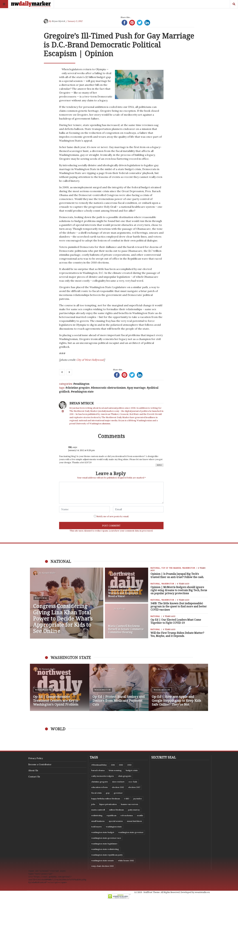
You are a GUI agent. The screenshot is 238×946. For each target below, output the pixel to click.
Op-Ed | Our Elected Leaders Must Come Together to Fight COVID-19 (176, 621)
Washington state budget (102, 832)
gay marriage (137, 387)
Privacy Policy (35, 758)
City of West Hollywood (90, 359)
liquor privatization (108, 804)
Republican (111, 815)
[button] (34, 687)
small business (98, 821)
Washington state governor (130, 832)
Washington (82, 384)
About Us (33, 770)
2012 (121, 765)
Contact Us (34, 776)
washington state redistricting (105, 849)
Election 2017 (134, 787)
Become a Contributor (39, 764)
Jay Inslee (137, 798)
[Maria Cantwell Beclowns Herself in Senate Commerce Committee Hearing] (126, 621)
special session (116, 821)
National (41, 597)
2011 (113, 765)
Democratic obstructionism (109, 387)
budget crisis (132, 770)
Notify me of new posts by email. (112, 516)
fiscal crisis (96, 793)
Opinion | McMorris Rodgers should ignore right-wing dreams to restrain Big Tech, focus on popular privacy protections (179, 590)
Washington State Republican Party (107, 855)
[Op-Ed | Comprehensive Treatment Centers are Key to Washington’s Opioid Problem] (59, 687)
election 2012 (118, 787)
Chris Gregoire (124, 776)
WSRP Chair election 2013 (102, 866)
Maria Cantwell (98, 810)
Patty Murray (134, 810)
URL (70, 447)
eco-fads (133, 781)
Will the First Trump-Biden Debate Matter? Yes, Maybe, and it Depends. (177, 634)
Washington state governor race (106, 838)
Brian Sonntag (115, 770)
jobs (93, 804)
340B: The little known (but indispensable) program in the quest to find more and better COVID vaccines (179, 606)
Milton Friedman (116, 810)
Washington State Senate (102, 860)
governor (118, 793)
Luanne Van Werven (129, 804)
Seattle (140, 815)
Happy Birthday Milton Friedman (105, 798)
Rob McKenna (127, 815)
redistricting (96, 815)
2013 (129, 765)
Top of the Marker (171, 568)
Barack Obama (98, 770)
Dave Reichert (118, 781)
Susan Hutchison (134, 821)
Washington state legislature (104, 843)
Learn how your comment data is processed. (131, 530)
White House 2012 (126, 860)
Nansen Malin (48, 573)
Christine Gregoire (78, 387)
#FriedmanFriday (99, 765)
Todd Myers (96, 826)
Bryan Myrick (58, 21)
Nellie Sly (121, 609)
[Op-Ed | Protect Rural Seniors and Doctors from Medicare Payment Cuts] (119, 687)
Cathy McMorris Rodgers (102, 776)
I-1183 (126, 798)
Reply (159, 465)
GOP (108, 793)
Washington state (83, 391)
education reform (99, 787)
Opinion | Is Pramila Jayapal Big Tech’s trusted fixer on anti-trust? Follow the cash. (177, 575)
